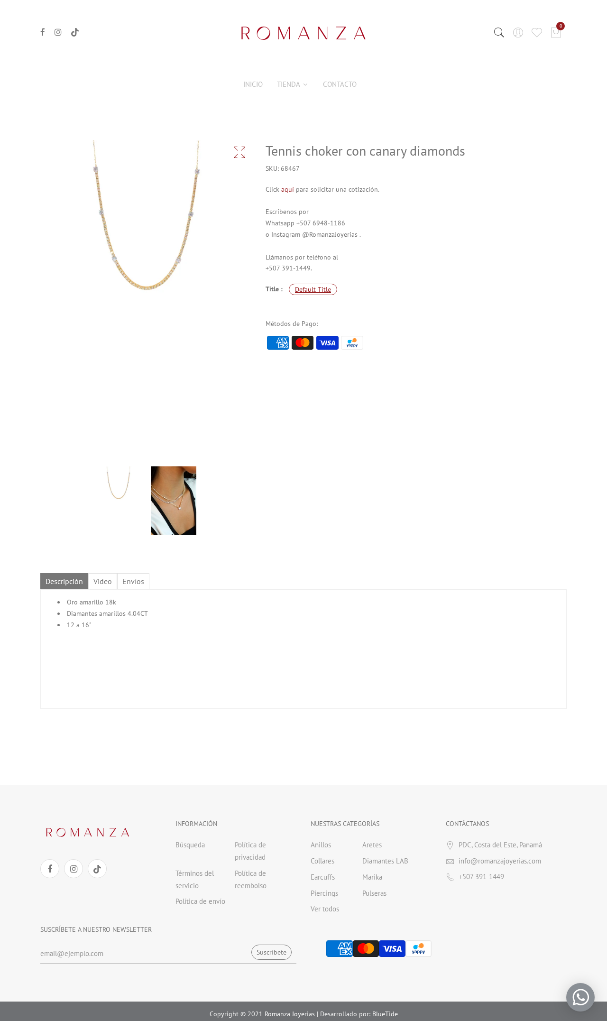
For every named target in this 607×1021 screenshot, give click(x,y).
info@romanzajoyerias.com (500, 860)
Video (102, 581)
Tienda (289, 84)
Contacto (340, 84)
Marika (372, 877)
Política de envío (200, 901)
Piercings (324, 893)
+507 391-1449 (481, 876)
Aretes (372, 844)
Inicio (253, 84)
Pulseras (374, 893)
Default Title (313, 289)
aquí (287, 189)
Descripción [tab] (64, 581)
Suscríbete (271, 952)
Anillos (321, 844)
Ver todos (325, 908)
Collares (322, 860)
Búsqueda (190, 844)
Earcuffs (323, 877)
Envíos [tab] (133, 581)
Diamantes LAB (385, 860)
